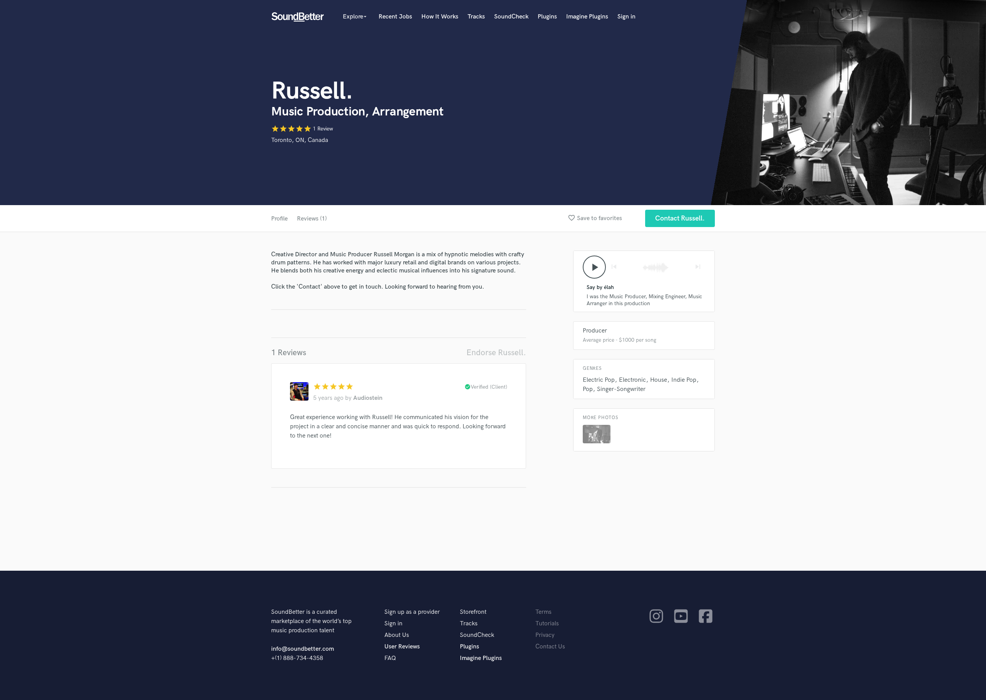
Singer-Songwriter (621, 389)
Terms (543, 612)
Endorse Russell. (496, 353)
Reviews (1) (312, 218)
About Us (396, 635)
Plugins (547, 16)
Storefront (473, 612)
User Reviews (402, 646)
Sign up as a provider (412, 612)
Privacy (545, 635)
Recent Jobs (395, 16)
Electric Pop (599, 380)
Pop (588, 389)
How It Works (439, 16)
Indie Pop (683, 380)
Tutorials (547, 623)
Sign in (626, 16)
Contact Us (550, 646)
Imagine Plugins (587, 16)
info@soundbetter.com (302, 649)
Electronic (632, 380)
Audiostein (367, 398)
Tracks (476, 16)
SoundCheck (511, 16)
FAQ (390, 658)
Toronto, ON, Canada (299, 140)
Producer (595, 330)
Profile (279, 218)
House (658, 380)
